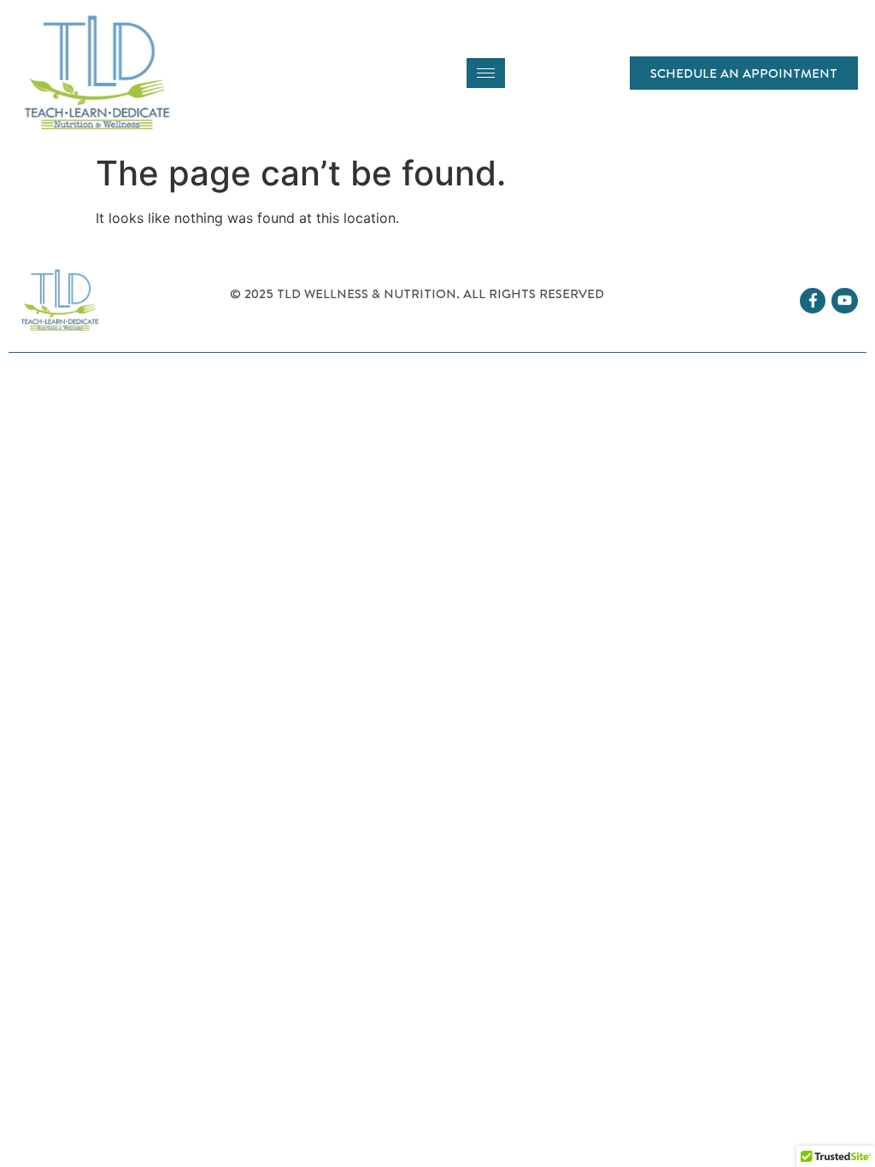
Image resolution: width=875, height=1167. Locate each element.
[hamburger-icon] (486, 73)
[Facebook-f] (813, 301)
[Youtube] (844, 301)
